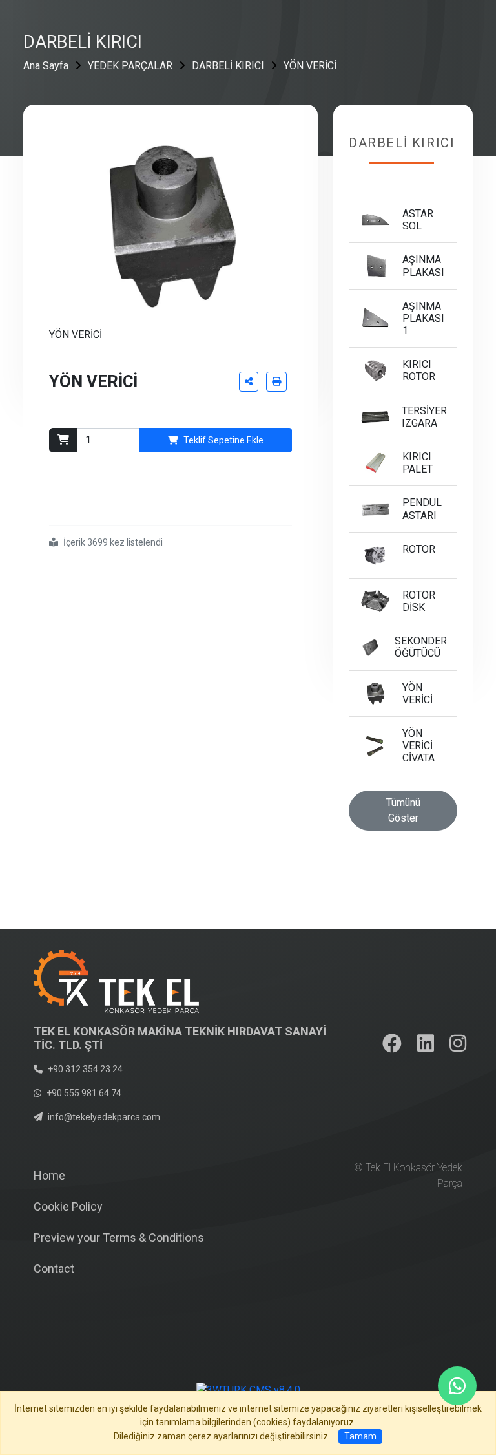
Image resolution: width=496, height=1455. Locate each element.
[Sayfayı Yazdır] (276, 382)
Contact (54, 1268)
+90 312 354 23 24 (85, 1069)
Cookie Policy (68, 1206)
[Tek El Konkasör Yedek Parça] (116, 980)
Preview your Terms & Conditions (119, 1237)
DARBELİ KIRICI (228, 65)
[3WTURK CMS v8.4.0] (248, 1389)
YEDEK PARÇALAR (130, 65)
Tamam (360, 1436)
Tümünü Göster (403, 810)
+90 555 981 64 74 (83, 1093)
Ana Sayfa (45, 65)
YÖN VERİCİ (310, 65)
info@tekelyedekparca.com (104, 1117)
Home (49, 1175)
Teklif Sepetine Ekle (223, 440)
